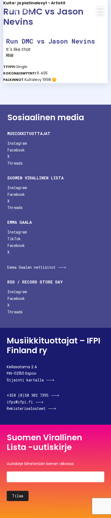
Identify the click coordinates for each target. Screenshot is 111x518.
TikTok (14, 238)
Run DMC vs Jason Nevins (50, 41)
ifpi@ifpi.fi (20, 402)
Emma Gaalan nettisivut (31, 267)
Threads (15, 163)
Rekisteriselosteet (26, 408)
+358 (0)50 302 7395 (27, 395)
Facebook (16, 149)
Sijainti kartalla (25, 379)
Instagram (17, 143)
